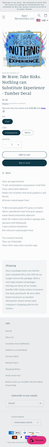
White (27, 132)
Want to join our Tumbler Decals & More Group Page (24, 383)
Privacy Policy (12, 356)
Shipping (5, 103)
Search (8, 331)
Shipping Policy (12, 369)
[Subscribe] (40, 403)
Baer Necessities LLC (19, 442)
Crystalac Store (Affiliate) (17, 343)
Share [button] (8, 173)
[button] (3, 17)
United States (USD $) (23, 422)
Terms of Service (13, 375)
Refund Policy (12, 363)
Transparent (11, 132)
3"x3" (7, 121)
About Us (9, 337)
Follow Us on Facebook (16, 350)
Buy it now (24, 163)
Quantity (6, 139)
